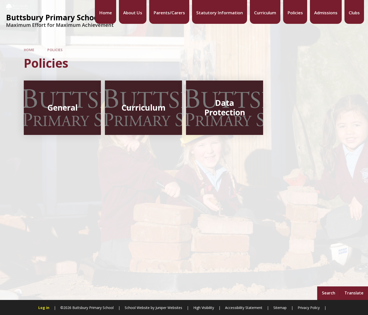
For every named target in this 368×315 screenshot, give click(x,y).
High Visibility (203, 307)
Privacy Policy (309, 307)
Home (29, 49)
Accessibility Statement (243, 307)
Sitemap (280, 307)
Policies (55, 49)
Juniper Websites (168, 307)
